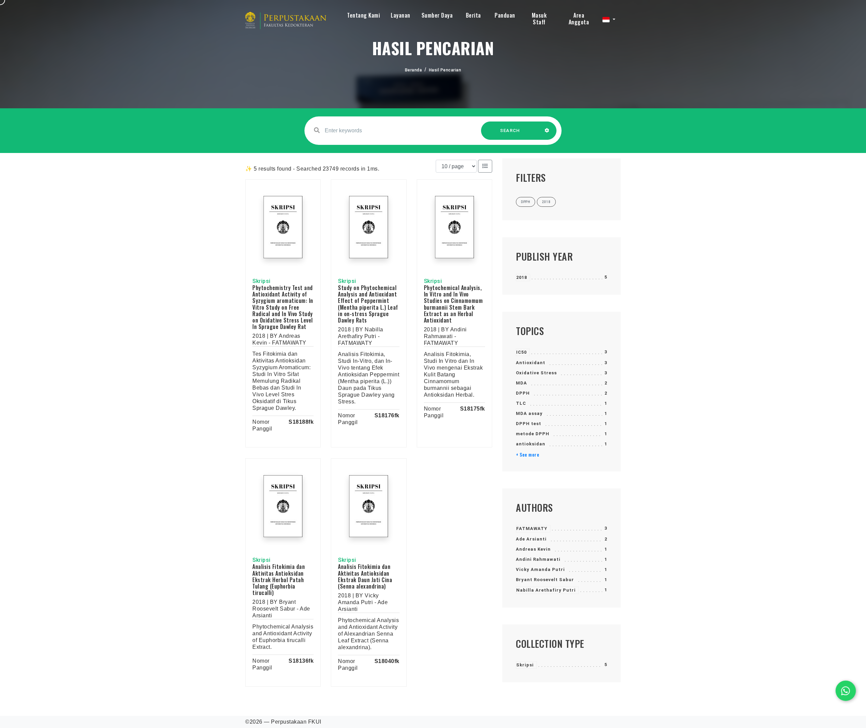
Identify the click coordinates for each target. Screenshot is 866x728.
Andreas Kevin (533, 549)
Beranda (413, 70)
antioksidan (530, 443)
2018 (521, 277)
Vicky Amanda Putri (540, 569)
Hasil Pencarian (445, 70)
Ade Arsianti (531, 539)
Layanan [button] (400, 15)
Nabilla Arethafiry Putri (546, 590)
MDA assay (529, 413)
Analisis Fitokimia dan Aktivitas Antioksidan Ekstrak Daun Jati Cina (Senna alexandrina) (365, 576)
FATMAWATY (531, 528)
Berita (473, 15)
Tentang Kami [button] (363, 15)
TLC (521, 403)
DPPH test (528, 423)
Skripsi (525, 664)
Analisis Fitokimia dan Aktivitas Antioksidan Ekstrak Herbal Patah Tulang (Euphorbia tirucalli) (278, 579)
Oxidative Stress (536, 372)
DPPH (523, 393)
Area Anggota (579, 18)
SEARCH (510, 130)
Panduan (505, 15)
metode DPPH (532, 433)
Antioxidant (530, 362)
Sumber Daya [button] (437, 15)
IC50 (521, 352)
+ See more (527, 454)
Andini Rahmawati (538, 559)
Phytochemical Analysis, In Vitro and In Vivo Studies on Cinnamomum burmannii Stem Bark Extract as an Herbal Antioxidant (453, 304)
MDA (521, 382)
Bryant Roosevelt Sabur (545, 579)
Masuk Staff (539, 18)
